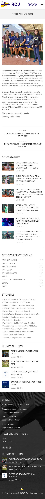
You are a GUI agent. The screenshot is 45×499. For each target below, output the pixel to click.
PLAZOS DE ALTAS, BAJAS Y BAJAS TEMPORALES (24, 373)
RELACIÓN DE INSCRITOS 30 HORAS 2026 (25, 362)
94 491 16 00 (7, 441)
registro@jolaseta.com (11, 427)
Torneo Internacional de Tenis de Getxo (18, 332)
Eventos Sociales (8, 308)
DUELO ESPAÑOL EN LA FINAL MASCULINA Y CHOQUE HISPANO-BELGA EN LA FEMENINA (29, 178)
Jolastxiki (5, 317)
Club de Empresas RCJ (10, 302)
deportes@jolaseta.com (11, 420)
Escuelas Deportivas (26, 305)
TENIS (6, 26)
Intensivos (28, 311)
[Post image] (8, 166)
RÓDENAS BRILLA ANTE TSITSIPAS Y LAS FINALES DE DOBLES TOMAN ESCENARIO (27, 207)
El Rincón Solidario (9, 305)
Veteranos (27, 337)
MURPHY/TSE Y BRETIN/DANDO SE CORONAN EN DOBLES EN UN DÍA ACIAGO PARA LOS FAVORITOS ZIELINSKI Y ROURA (29, 193)
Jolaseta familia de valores (12, 314)
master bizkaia (25, 317)
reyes (19, 329)
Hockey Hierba (8, 311)
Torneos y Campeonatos (12, 337)
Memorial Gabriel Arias (11, 320)
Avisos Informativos (10, 299)
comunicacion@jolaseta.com (13, 412)
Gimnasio (30, 308)
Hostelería (19, 311)
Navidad (31, 323)
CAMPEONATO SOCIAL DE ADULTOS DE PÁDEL (26, 383)
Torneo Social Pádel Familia (13, 335)
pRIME (25, 326)
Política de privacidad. (10, 493)
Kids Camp (14, 317)
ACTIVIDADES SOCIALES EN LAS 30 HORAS (24, 352)
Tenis (25, 329)
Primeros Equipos (9, 329)
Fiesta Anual (21, 308)
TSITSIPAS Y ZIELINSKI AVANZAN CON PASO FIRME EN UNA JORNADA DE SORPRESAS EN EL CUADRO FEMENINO (29, 235)
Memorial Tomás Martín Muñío (14, 323)
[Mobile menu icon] (42, 4)
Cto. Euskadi (25, 302)
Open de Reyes (8, 326)
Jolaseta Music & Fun (32, 314)
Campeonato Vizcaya (27, 299)
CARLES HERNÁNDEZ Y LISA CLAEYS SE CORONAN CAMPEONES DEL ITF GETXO (27, 165)
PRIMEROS (33, 326)
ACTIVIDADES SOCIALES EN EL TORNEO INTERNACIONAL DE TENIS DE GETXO (28, 221)
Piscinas (18, 326)
